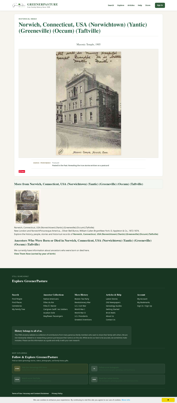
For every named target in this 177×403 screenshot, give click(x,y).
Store (147, 5)
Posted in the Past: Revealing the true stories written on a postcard (80, 165)
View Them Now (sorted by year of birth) (34, 253)
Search (111, 5)
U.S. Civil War (80, 306)
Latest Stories (112, 299)
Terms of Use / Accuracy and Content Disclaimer (30, 393)
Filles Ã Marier (49, 306)
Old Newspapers (113, 302)
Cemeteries (17, 306)
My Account (142, 299)
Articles (131, 5)
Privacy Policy (57, 393)
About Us (110, 316)
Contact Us (110, 319)
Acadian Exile (49, 312)
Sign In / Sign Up (144, 306)
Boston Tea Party (82, 299)
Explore (120, 5)
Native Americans (51, 299)
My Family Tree (18, 309)
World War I (80, 309)
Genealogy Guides (114, 306)
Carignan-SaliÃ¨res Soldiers (55, 309)
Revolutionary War (83, 302)
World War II (80, 312)
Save (22, 171)
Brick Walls (110, 312)
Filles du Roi (48, 302)
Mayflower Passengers (53, 316)
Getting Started (112, 309)
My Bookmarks (143, 302)
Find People (17, 299)
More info (126, 400)
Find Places (17, 302)
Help (140, 5)
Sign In (160, 5)
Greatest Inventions (83, 319)
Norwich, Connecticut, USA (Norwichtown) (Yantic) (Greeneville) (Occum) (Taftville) (83, 27)
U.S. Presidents (81, 316)
